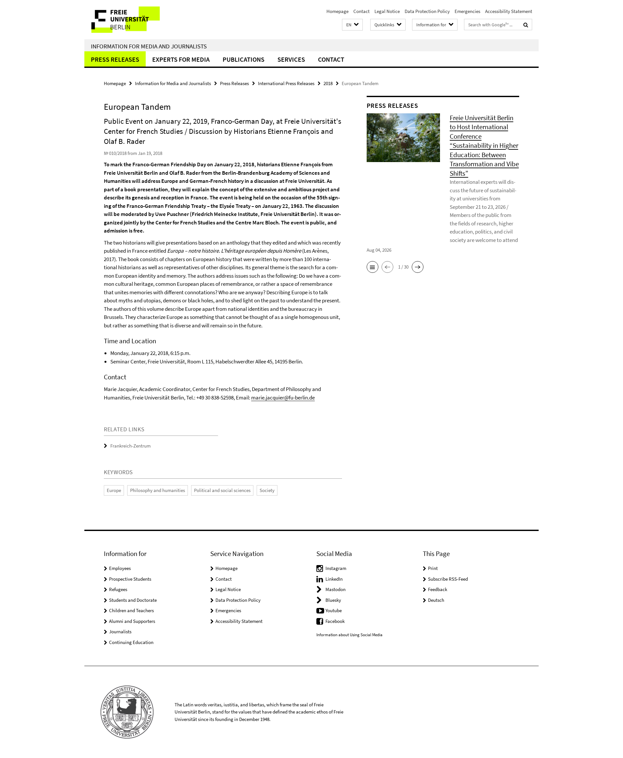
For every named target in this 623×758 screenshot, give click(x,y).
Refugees (118, 589)
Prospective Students (130, 579)
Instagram (335, 568)
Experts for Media (181, 59)
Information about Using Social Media (349, 635)
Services (291, 59)
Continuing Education (131, 642)
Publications (243, 59)
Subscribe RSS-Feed (448, 579)
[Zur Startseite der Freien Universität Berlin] (138, 19)
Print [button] (433, 568)
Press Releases (115, 59)
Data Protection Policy (427, 11)
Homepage (337, 11)
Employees (120, 568)
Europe (114, 490)
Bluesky (333, 600)
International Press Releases (286, 83)
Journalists (120, 631)
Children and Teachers (131, 610)
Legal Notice (387, 11)
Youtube (333, 610)
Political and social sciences (222, 490)
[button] (352, 25)
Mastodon (335, 589)
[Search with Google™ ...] (526, 24)
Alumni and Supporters (132, 621)
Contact (361, 11)
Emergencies (467, 11)
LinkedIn (334, 579)
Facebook (335, 621)
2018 (328, 83)
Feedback (437, 589)
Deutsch (436, 600)
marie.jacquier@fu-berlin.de (283, 397)
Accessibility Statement (508, 11)
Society (267, 490)
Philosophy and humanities (157, 490)
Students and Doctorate (133, 600)
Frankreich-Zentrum (130, 446)
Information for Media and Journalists (149, 46)
